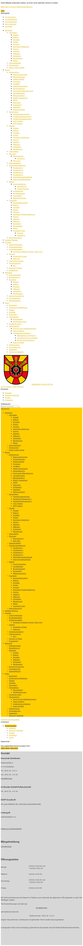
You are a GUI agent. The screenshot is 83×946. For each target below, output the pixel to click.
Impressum (9, 400)
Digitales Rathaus (11, 240)
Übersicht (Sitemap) (12, 395)
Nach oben (14, 748)
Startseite (8, 393)
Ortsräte (12, 126)
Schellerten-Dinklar (20, 256)
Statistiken (16, 107)
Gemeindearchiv (19, 88)
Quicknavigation (14, 719)
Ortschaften (13, 33)
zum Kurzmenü (10, 17)
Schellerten (17, 56)
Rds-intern (16, 161)
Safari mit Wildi (18, 342)
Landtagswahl (18, 191)
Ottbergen (16, 53)
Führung (20, 233)
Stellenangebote (19, 109)
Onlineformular (6, 846)
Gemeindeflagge (15, 63)
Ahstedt (15, 35)
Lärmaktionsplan (19, 93)
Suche (11, 737)
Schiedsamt (17, 105)
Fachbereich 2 (18, 170)
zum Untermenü (10, 24)
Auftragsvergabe (15, 275)
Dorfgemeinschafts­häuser (18, 307)
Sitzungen (12, 154)
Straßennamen (14, 345)
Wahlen (11, 182)
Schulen (12, 254)
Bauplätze (12, 279)
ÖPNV (15, 100)
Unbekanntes (21, 333)
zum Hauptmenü (11, 22)
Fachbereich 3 (18, 172)
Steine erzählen (18, 331)
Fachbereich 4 (18, 175)
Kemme (16, 49)
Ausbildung (21, 235)
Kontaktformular (6, 778)
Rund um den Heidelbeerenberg (24, 328)
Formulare (16, 81)
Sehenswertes (14, 326)
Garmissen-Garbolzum (21, 46)
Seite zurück (5, 748)
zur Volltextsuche (11, 19)
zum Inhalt (8, 26)
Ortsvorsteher (14, 151)
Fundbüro (16, 84)
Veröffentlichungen (20, 321)
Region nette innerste (16, 67)
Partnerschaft (13, 65)
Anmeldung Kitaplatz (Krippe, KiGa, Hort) (27, 252)
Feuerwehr (13, 200)
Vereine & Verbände (16, 352)
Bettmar (16, 37)
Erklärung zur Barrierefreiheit (11, 829)
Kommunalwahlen (19, 184)
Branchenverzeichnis (16, 296)
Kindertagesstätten (15, 249)
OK (3, 11)
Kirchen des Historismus (26, 340)
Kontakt (7, 397)
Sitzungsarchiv (18, 156)
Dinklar (15, 42)
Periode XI (21, 158)
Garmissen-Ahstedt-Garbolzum (24, 214)
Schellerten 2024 (15, 324)
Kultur (7, 303)
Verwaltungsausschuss (21, 114)
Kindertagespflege (15, 247)
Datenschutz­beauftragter (22, 179)
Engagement (13, 270)
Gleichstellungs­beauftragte (22, 177)
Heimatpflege (14, 317)
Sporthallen (13, 314)
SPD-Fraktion (18, 123)
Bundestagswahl (19, 193)
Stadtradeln (13, 349)
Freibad (11, 310)
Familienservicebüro (16, 261)
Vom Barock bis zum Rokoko (27, 338)
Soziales (8, 242)
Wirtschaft (8, 272)
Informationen (22, 186)
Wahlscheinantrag (19, 198)
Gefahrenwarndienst (20, 86)
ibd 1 (14, 265)
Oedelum (16, 51)
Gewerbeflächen (15, 300)
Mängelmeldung (19, 95)
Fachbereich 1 (18, 168)
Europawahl (17, 196)
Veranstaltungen (15, 347)
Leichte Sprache (23, 189)
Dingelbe (16, 39)
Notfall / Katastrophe (20, 98)
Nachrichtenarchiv (15, 238)
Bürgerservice (14, 72)
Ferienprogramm (15, 263)
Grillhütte (12, 312)
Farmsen (16, 44)
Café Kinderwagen (15, 245)
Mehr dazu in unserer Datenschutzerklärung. (17, 7)
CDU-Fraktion (18, 121)
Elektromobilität (18, 79)
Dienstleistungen (19, 77)
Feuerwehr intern (19, 231)
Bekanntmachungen (20, 74)
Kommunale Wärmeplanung (23, 91)
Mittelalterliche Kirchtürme (26, 335)
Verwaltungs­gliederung (17, 165)
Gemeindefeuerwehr (20, 203)
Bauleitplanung (14, 277)
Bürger (7, 70)
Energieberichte (14, 298)
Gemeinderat (13, 112)
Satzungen (17, 102)
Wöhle (15, 60)
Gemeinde (8, 30)
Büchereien (13, 305)
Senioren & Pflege (15, 268)
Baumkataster (18, 319)
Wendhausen (18, 58)
